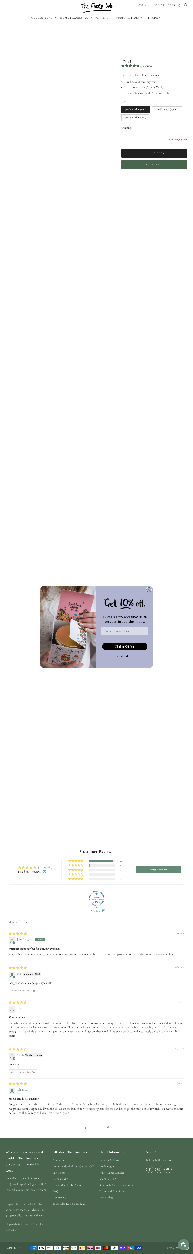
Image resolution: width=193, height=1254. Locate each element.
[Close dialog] (149, 589)
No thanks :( (125, 656)
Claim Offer (125, 646)
